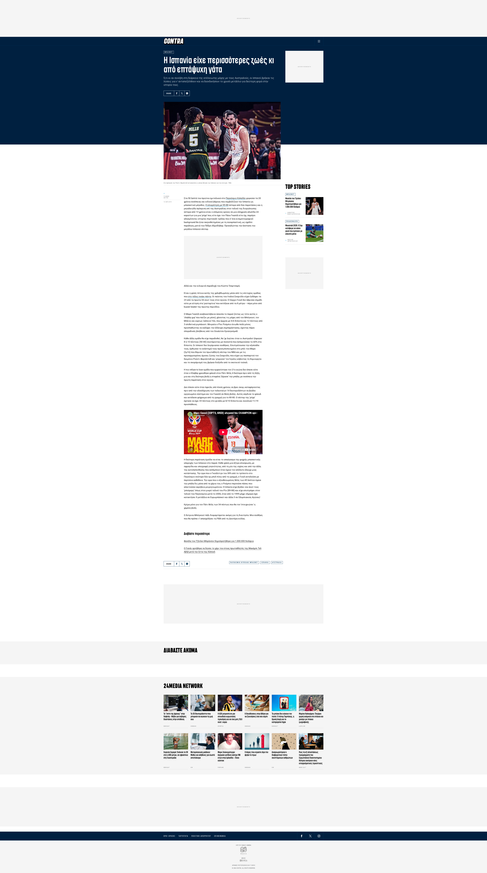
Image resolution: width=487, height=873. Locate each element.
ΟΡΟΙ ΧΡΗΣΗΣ (169, 836)
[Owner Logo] (243, 850)
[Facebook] (177, 93)
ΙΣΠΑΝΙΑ (265, 562)
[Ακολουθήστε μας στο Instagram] (319, 836)
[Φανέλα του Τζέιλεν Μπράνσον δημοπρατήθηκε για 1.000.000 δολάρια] (314, 206)
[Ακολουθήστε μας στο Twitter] (310, 836)
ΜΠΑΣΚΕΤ (290, 194)
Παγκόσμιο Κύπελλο (236, 198)
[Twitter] (182, 93)
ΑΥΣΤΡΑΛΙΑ (277, 562)
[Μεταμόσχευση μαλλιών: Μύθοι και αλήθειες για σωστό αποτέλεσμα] (203, 741)
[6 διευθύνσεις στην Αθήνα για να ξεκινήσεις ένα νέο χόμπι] (257, 703)
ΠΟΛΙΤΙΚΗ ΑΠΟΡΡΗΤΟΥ (201, 836)
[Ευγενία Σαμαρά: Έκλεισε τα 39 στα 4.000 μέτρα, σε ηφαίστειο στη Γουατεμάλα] (176, 741)
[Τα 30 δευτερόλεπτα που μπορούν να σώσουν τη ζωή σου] (203, 703)
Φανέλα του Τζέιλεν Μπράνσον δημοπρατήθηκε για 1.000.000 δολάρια (219, 541)
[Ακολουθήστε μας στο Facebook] (301, 836)
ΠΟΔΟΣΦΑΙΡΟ (292, 221)
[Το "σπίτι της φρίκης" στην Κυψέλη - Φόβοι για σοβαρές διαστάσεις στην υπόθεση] (176, 703)
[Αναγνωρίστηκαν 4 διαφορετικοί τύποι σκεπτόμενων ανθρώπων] (284, 741)
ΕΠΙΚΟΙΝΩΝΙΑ (220, 836)
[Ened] (243, 860)
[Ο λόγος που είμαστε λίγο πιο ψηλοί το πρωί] (257, 741)
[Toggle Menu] (319, 41)
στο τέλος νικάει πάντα (199, 296)
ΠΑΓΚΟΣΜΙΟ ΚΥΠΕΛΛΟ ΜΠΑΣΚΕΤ (244, 562)
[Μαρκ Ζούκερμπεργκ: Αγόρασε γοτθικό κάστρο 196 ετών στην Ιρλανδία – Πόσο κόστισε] (230, 741)
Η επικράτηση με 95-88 (216, 205)
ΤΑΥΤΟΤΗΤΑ (183, 836)
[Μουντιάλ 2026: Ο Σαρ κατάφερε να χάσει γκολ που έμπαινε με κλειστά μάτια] (314, 233)
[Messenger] (187, 93)
